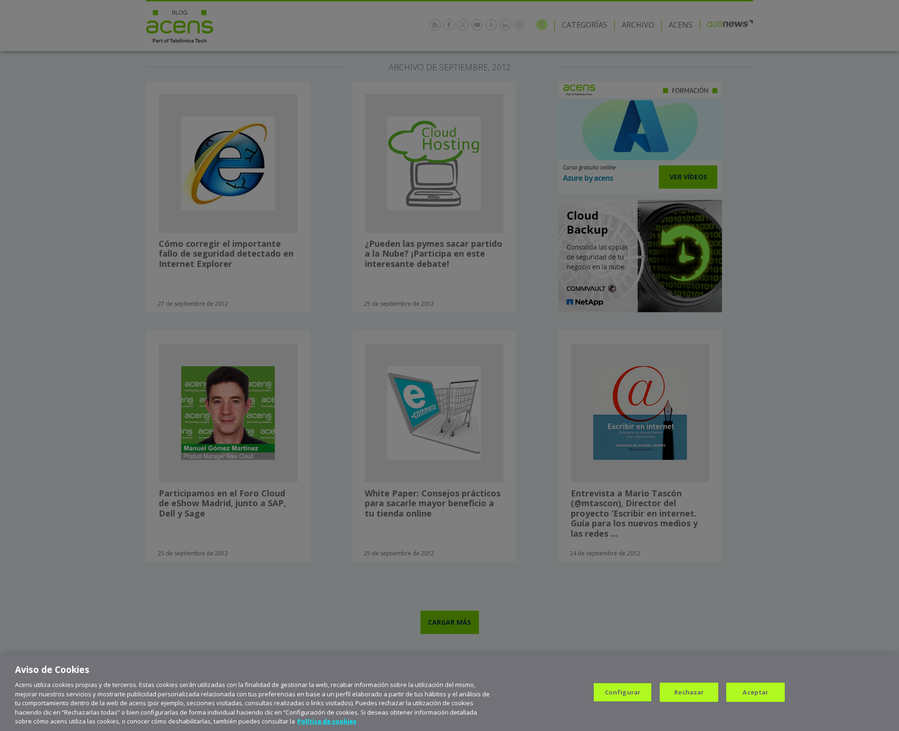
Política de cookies (326, 721)
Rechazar (689, 691)
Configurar (623, 691)
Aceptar (755, 691)
